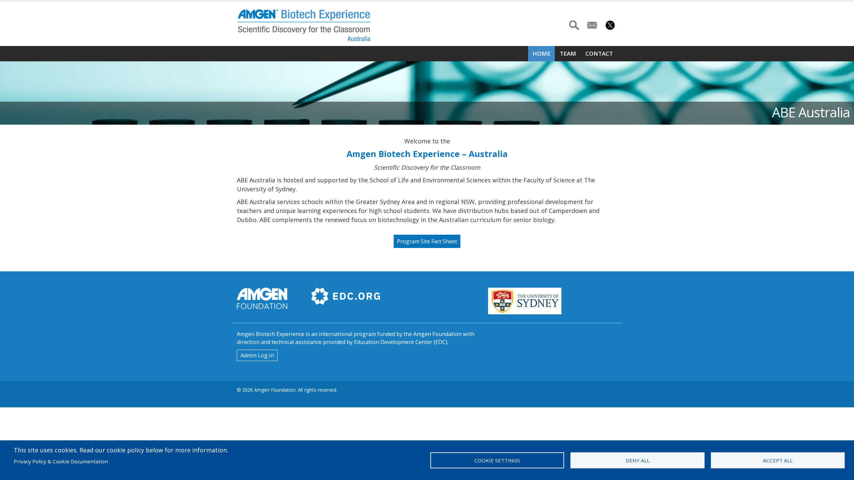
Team (568, 53)
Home (541, 53)
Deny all (638, 460)
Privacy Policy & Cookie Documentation (61, 461)
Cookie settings (497, 460)
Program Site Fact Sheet (427, 241)
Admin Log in (257, 355)
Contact (599, 53)
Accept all (778, 460)
